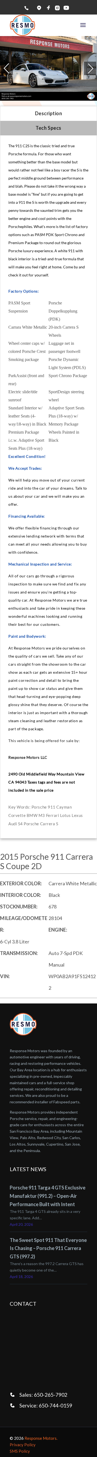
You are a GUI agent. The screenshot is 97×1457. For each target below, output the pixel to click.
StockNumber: (18, 907)
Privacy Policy (23, 1444)
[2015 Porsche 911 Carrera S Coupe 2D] (48, 68)
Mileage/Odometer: (23, 924)
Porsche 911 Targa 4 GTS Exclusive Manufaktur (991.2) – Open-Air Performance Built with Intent (47, 1196)
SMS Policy (20, 1451)
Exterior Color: (21, 883)
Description (48, 113)
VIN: (5, 976)
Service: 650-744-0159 (45, 1405)
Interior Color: (20, 895)
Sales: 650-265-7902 (43, 1395)
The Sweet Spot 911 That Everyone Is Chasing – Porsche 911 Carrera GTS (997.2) (48, 1248)
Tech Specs (48, 128)
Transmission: (19, 953)
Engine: (57, 930)
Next (90, 68)
